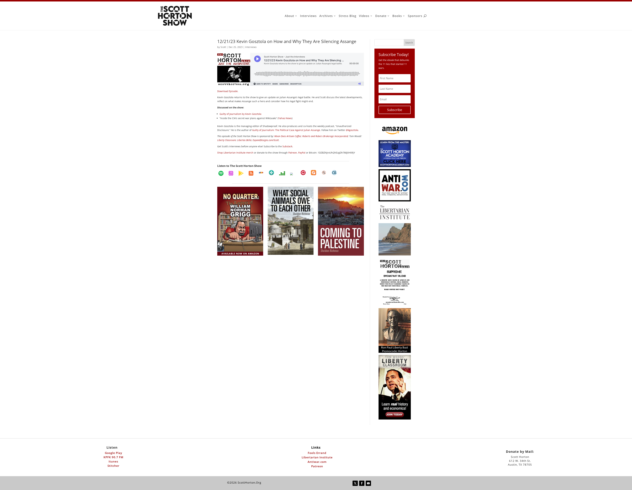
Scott (223, 47)
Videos (364, 16)
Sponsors (415, 16)
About (289, 16)
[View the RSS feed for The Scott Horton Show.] (251, 173)
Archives (326, 16)
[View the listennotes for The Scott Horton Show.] (324, 172)
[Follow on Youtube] (368, 483)
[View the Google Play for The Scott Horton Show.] (241, 173)
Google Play (113, 453)
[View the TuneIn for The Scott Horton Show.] (271, 172)
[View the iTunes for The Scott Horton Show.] (230, 173)
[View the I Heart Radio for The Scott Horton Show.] (293, 173)
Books (397, 16)
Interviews (308, 16)
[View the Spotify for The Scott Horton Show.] (221, 173)
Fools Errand (317, 453)
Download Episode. (227, 91)
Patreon (317, 466)
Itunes (113, 461)
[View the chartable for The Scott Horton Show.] (334, 172)
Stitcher (113, 466)
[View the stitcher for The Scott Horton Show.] (261, 172)
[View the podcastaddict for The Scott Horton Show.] (313, 172)
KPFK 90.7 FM (113, 457)
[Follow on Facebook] (361, 483)
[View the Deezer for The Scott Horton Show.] (282, 173)
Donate (380, 16)
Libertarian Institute (317, 457)
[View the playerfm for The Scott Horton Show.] (303, 172)
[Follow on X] (355, 483)
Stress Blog (347, 16)
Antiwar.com (317, 462)
